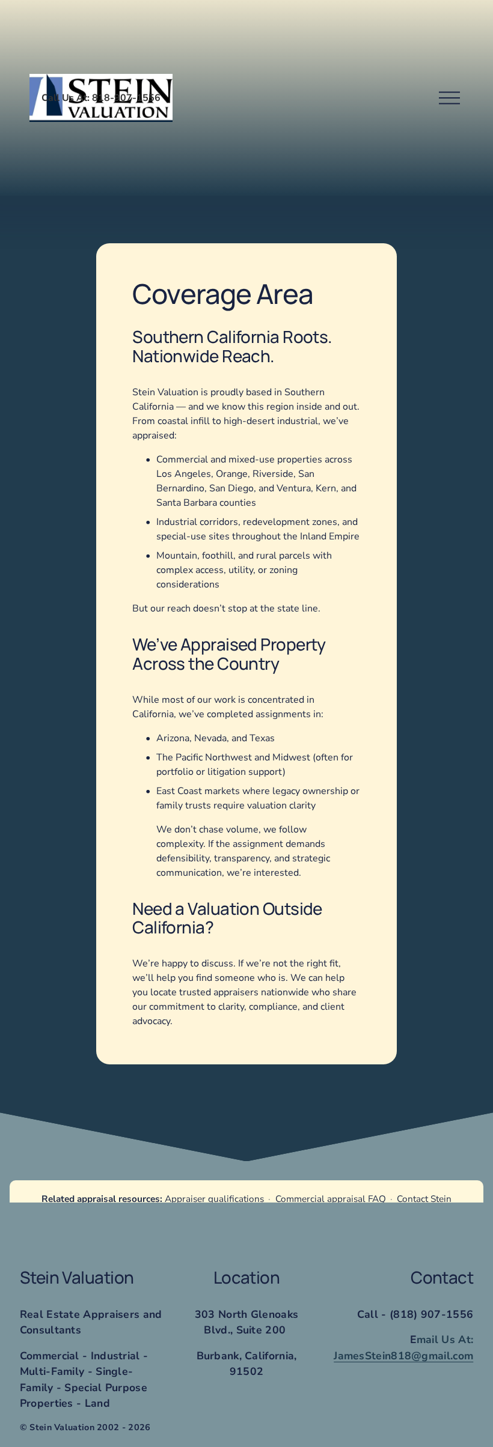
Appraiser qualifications (214, 1198)
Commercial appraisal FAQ (330, 1198)
